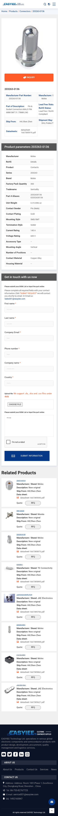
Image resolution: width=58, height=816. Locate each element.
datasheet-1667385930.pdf (32, 498)
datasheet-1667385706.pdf (32, 612)
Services (44, 769)
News (54, 769)
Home (4, 11)
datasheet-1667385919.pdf (23, 131)
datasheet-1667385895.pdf (32, 581)
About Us (7, 769)
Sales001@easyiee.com (15, 299)
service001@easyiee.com (22, 794)
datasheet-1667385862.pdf (32, 672)
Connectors (25, 11)
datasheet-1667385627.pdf (32, 702)
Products (13, 11)
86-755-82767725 (17, 790)
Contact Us (31, 769)
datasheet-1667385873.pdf (32, 551)
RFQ (33, 503)
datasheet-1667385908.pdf (32, 642)
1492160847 (14, 798)
